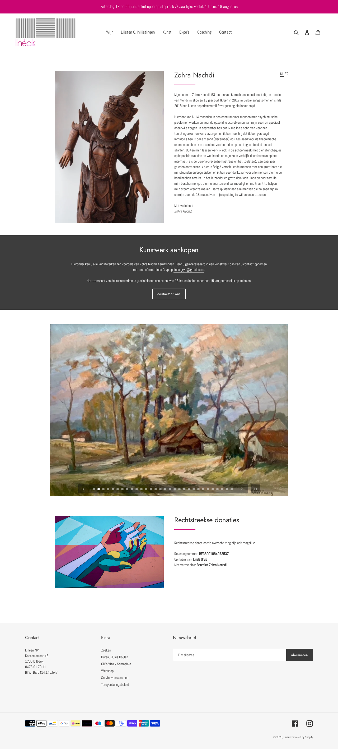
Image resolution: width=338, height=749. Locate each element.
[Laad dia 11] (141, 489)
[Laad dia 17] (170, 489)
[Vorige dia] (84, 489)
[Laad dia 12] (146, 489)
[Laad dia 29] (227, 489)
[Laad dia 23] (198, 489)
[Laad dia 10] (137, 489)
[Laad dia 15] (160, 489)
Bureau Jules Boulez (114, 657)
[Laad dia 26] (213, 489)
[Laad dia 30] (232, 489)
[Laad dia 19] (179, 489)
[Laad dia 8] (127, 489)
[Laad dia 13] (151, 489)
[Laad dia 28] (222, 489)
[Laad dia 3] (103, 489)
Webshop (107, 670)
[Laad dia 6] (118, 489)
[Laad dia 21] (189, 489)
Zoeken (106, 650)
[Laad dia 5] (113, 489)
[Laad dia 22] (194, 489)
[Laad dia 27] (217, 489)
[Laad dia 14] (156, 489)
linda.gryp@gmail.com (188, 269)
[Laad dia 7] (122, 489)
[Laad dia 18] (175, 489)
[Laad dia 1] (94, 489)
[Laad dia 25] (208, 489)
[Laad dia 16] (165, 489)
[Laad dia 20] (184, 489)
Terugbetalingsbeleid (115, 684)
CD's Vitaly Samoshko (116, 664)
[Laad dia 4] (108, 489)
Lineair (288, 737)
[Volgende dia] (242, 489)
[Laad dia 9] (132, 489)
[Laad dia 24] (203, 489)
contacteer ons (169, 294)
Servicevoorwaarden (114, 677)
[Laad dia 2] (99, 489)
